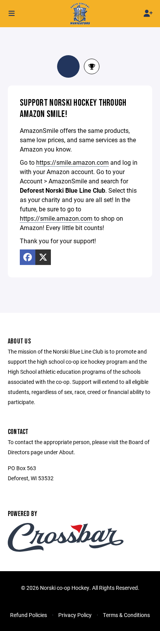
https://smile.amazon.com (72, 162)
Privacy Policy (75, 615)
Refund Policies (28, 615)
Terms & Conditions (126, 615)
